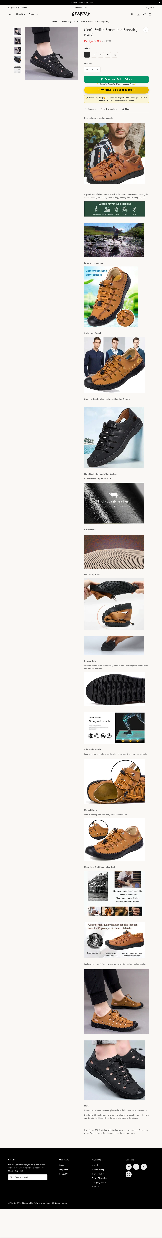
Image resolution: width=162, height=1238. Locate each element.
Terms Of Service (99, 1178)
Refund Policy (98, 1169)
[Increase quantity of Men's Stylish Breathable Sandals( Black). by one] (97, 69)
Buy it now (116, 90)
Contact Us (33, 14)
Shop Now (21, 14)
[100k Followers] (144, 1167)
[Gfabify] (81, 14)
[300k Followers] (136, 1167)
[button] (150, 14)
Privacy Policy (98, 1173)
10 (115, 54)
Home (10, 14)
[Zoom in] (72, 32)
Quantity (88, 63)
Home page (67, 21)
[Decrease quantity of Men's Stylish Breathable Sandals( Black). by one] (87, 69)
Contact (95, 1186)
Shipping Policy (99, 1182)
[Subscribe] (44, 1177)
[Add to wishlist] (146, 30)
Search (95, 1165)
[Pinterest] (129, 1167)
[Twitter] (129, 1174)
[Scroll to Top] (157, 1224)
